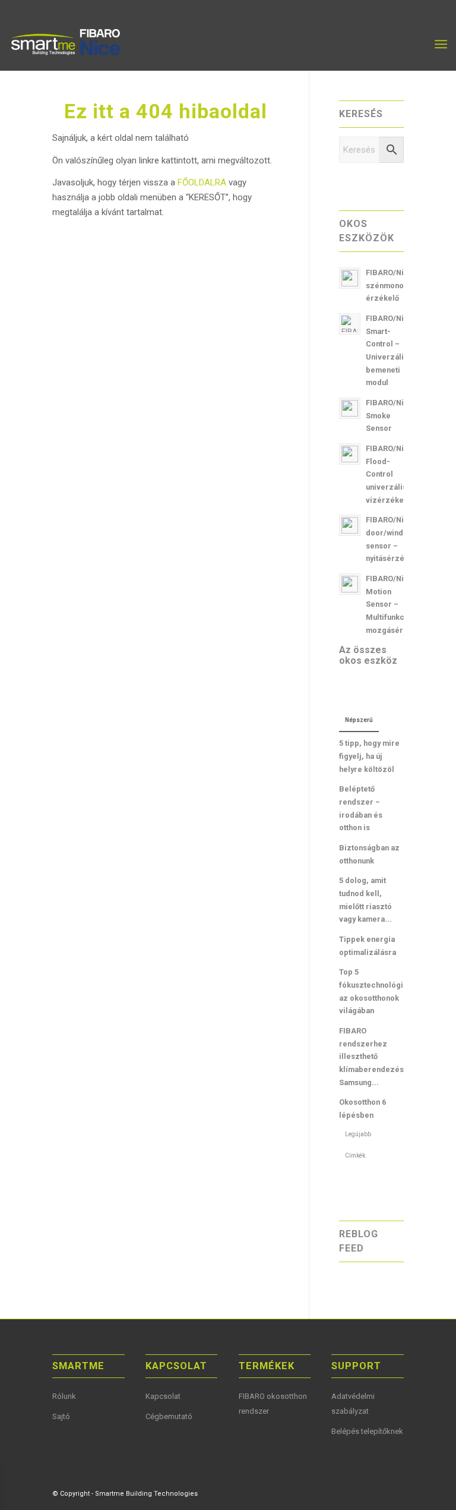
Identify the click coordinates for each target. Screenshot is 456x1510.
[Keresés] (414, 44)
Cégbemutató (168, 1416)
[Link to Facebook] (341, 1493)
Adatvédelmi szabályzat (353, 1404)
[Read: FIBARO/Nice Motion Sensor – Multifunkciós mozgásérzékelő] (349, 584)
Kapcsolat (162, 1396)
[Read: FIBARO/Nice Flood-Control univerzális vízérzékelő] (349, 454)
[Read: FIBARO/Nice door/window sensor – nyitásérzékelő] (349, 525)
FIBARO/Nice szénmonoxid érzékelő (390, 285)
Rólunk (64, 1396)
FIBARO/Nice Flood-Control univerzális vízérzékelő (389, 474)
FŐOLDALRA (203, 182)
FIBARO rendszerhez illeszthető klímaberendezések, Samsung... (377, 1056)
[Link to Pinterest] (377, 1493)
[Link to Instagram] (395, 1493)
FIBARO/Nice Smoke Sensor (389, 415)
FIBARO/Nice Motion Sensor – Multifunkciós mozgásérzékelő (397, 604)
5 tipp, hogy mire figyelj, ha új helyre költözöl (369, 756)
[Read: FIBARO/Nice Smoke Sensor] (349, 408)
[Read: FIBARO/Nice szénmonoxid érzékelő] (349, 278)
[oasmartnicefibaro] (67, 44)
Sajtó (61, 1416)
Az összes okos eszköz (368, 655)
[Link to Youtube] (359, 1493)
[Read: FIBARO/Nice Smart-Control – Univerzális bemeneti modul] (349, 324)
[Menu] (441, 44)
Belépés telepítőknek (367, 1431)
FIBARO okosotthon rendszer (273, 1404)
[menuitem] (414, 44)
